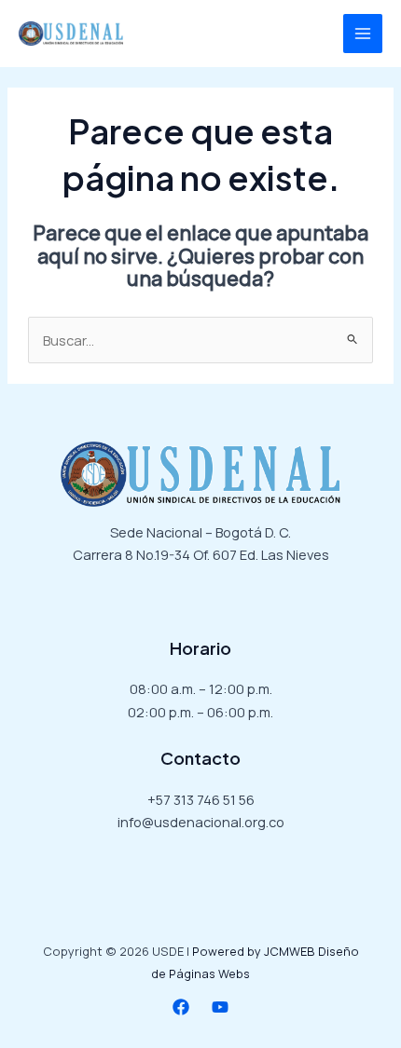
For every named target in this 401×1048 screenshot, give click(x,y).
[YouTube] (220, 1007)
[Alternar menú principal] (362, 33)
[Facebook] (181, 1007)
